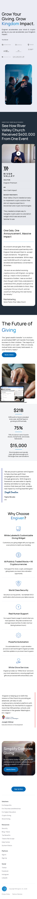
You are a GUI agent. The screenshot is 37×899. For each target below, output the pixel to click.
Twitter (4, 868)
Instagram (5, 874)
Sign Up (4, 858)
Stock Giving (6, 819)
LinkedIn (4, 878)
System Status (7, 845)
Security (5, 828)
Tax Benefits (6, 835)
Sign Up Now (18, 789)
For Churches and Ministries (11, 809)
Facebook (5, 871)
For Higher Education (9, 812)
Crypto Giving (6, 815)
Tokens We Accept (8, 839)
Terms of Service (17, 894)
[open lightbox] (18, 153)
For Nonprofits (6, 805)
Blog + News (6, 832)
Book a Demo (9, 355)
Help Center (6, 842)
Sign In (4, 855)
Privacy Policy (6, 894)
